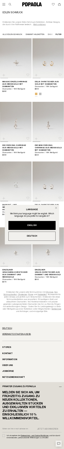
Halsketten (42, 294)
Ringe (30, 294)
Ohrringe (49, 292)
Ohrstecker (22, 294)
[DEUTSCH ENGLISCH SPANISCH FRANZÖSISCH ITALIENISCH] (32, 328)
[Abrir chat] (59, 444)
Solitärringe (56, 309)
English (32, 225)
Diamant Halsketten (35, 34)
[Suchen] (10, 4)
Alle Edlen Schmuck (12, 34)
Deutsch (32, 236)
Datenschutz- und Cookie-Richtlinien (35, 435)
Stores (6, 347)
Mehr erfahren (39, 24)
